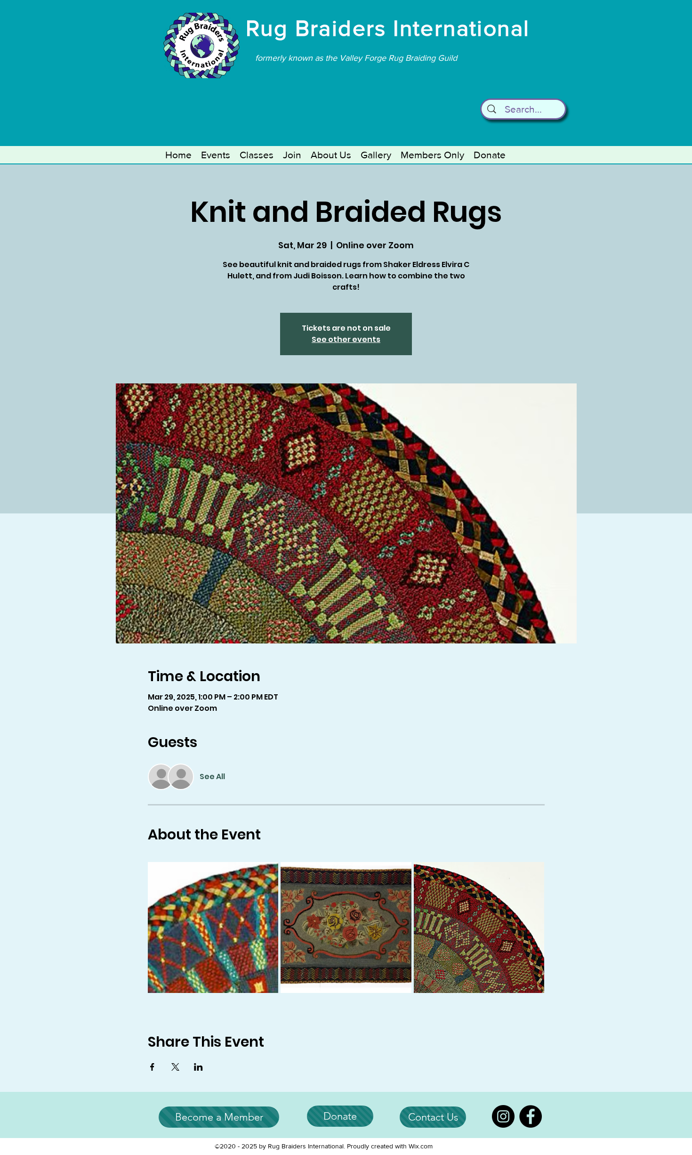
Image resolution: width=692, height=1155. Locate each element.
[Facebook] (530, 1116)
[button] (215, 154)
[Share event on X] (175, 1067)
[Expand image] (213, 927)
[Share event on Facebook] (152, 1067)
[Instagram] (503, 1116)
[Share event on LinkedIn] (198, 1067)
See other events (346, 339)
